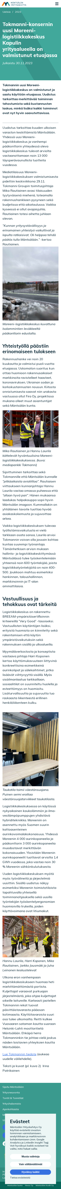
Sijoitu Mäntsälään (13, 1086)
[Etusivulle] (14, 3)
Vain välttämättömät (30, 1164)
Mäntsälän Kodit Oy (45, 1185)
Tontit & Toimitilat (13, 1098)
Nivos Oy (29, 1185)
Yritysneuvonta (11, 1092)
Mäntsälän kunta (15, 1185)
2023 (18, 11)
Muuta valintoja (31, 1156)
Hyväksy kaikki (30, 1172)
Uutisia (6, 11)
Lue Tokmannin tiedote (19, 1054)
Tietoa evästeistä (20, 1177)
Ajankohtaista (11, 1109)
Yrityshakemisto (12, 1103)
